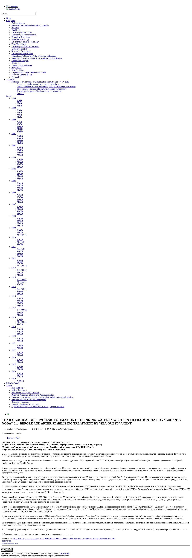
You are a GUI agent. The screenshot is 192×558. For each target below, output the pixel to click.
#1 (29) (20, 183)
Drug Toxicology (18, 44)
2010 (13, 237)
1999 (13, 108)
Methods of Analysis (19, 61)
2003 (13, 157)
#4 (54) (20, 254)
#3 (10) (20, 126)
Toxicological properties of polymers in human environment (41, 89)
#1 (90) (20, 345)
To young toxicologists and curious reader (28, 72)
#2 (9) (19, 124)
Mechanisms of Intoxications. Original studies (30, 25)
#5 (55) (20, 256)
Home (8, 18)
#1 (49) (20, 239)
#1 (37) (20, 206)
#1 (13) (20, 136)
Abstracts (10, 79)
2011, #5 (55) (18, 538)
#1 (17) (20, 148)
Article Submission (19, 390)
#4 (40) (20, 214)
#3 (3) (19, 105)
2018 (13, 317)
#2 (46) (20, 232)
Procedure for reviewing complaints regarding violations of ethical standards (42, 397)
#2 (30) (20, 185)
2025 (13, 371)
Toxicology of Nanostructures (23, 35)
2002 (13, 145)
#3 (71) (20, 291)
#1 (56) (20, 261)
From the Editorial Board (21, 75)
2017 (13, 308)
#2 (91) (20, 348)
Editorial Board (12, 383)
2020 (13, 336)
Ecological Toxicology (20, 37)
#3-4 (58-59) (22, 265)
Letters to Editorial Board (21, 65)
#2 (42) (20, 221)
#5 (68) (20, 284)
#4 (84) (20, 324)
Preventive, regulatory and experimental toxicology (38, 84)
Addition (20, 93)
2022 (13, 350)
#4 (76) (20, 305)
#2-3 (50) (20, 242)
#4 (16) (20, 143)
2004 (13, 169)
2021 (13, 343)
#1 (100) (20, 381)
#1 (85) (20, 329)
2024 (13, 364)
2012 (13, 258)
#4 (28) (20, 178)
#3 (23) (20, 164)
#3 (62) (20, 272)
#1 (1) (19, 101)
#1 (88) (20, 338)
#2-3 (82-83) (22, 322)
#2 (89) (20, 341)
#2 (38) (20, 209)
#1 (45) (20, 230)
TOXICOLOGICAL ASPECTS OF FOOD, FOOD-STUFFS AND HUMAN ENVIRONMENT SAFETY (70, 538)
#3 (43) (20, 223)
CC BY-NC (65, 553)
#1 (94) (20, 359)
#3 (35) (20, 199)
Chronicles (15, 77)
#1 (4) (19, 110)
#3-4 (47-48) (22, 235)
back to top (6, 541)
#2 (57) (20, 263)
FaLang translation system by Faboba (10, 543)
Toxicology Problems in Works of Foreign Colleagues (33, 56)
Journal (9, 385)
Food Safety (16, 30)
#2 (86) (20, 331)
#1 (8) (19, 122)
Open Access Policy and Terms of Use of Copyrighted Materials (37, 407)
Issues (8, 96)
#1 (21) (20, 159)
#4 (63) (20, 275)
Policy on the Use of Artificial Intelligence (28, 399)
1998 (13, 98)
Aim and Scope (17, 388)
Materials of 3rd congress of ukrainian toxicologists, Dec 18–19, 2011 (40, 82)
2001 (13, 133)
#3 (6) (19, 115)
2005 (13, 181)
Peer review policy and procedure (25, 392)
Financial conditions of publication (25, 404)
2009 (13, 228)
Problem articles (18, 23)
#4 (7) (19, 117)
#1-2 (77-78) (22, 310)
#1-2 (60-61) (22, 270)
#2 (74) (20, 301)
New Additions (17, 70)
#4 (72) (20, 294)
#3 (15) (20, 141)
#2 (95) (20, 362)
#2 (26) (20, 173)
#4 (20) (20, 155)
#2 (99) (20, 376)
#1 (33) (20, 195)
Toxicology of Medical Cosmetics (25, 46)
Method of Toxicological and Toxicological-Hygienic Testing (36, 58)
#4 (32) (20, 190)
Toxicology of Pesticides (21, 32)
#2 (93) (20, 355)
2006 (13, 192)
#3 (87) (20, 334)
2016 (13, 296)
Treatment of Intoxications (22, 53)
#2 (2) (19, 103)
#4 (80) (20, 315)
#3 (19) (20, 152)
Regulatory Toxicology (21, 51)
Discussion (16, 63)
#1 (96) (20, 367)
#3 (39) (20, 211)
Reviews (15, 28)
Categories (10, 20)
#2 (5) (19, 112)
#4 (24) (20, 166)
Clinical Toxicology (19, 49)
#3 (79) (20, 312)
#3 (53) (20, 251)
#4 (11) (20, 129)
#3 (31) (20, 188)
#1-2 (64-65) (22, 279)
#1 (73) (20, 298)
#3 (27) (20, 176)
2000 (13, 119)
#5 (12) (20, 131)
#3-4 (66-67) (22, 282)
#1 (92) (20, 352)
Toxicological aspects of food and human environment (39, 91)
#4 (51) (20, 244)
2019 (13, 326)
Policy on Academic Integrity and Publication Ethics (32, 395)
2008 (13, 216)
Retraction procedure (20, 402)
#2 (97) (20, 369)
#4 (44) (20, 225)
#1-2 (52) (20, 249)
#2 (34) (20, 197)
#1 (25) (20, 171)
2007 (13, 204)
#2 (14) (20, 138)
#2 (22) (20, 162)
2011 (13, 246)
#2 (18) (20, 150)
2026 (13, 378)
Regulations (16, 68)
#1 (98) (20, 374)
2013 (13, 268)
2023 (13, 357)
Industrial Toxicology (20, 39)
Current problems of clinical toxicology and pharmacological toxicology (46, 86)
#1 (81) (20, 319)
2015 (13, 286)
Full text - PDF (13, 438)
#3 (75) (20, 303)
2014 (13, 277)
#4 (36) (20, 202)
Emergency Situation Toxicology (25, 42)
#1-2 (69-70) (22, 289)
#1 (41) (20, 218)
